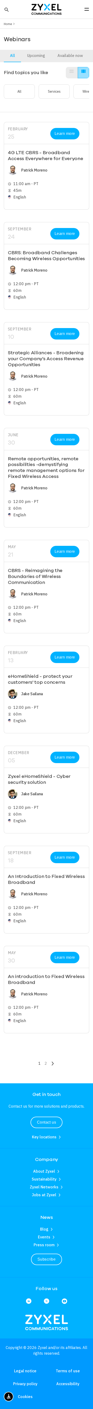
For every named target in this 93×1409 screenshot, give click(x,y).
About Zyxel (44, 1171)
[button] (6, 9)
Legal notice (25, 1370)
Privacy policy (25, 1383)
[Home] (46, 8)
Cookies (25, 1396)
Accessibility (67, 1383)
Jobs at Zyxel (44, 1194)
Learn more (65, 134)
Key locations (44, 1137)
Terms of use (68, 1370)
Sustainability (44, 1179)
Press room (44, 1244)
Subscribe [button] (46, 1259)
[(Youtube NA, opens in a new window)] (64, 1301)
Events (44, 1237)
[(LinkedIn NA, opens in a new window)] (28, 1301)
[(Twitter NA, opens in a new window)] (46, 1301)
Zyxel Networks (44, 1187)
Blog (44, 1229)
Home (8, 24)
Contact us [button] (46, 1122)
